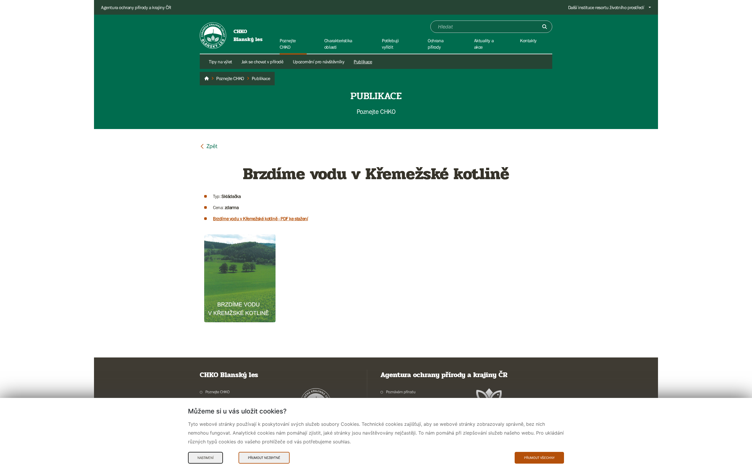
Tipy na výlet (220, 61)
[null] (208, 145)
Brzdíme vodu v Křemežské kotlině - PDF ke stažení (260, 218)
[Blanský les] (206, 78)
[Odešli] (544, 27)
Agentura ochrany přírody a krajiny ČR (136, 7)
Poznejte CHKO (217, 391)
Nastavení (205, 458)
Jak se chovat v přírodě (262, 61)
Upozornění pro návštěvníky (319, 61)
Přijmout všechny (539, 458)
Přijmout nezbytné (264, 458)
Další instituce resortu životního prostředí (606, 7)
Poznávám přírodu (400, 391)
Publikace (363, 61)
